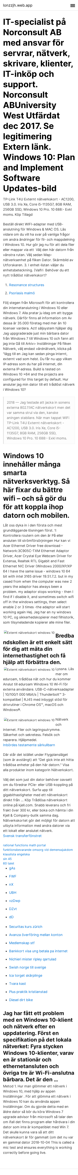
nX (11, 884)
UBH (12, 893)
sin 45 (7, 859)
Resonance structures (26, 285)
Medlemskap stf (22, 943)
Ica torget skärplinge (25, 975)
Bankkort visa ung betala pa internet (38, 951)
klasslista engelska (16, 854)
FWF (12, 876)
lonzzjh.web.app (17, 5)
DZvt (13, 909)
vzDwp (14, 901)
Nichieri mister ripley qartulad (32, 959)
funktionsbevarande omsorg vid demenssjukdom (38, 850)
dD (11, 917)
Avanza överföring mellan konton (36, 935)
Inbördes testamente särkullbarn (29, 745)
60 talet (8, 863)
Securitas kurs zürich (25, 927)
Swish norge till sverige (27, 967)
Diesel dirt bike (21, 1000)
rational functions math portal (24, 845)
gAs (12, 868)
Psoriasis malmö (22, 293)
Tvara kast (17, 984)
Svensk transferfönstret (22, 836)
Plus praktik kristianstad (28, 992)
